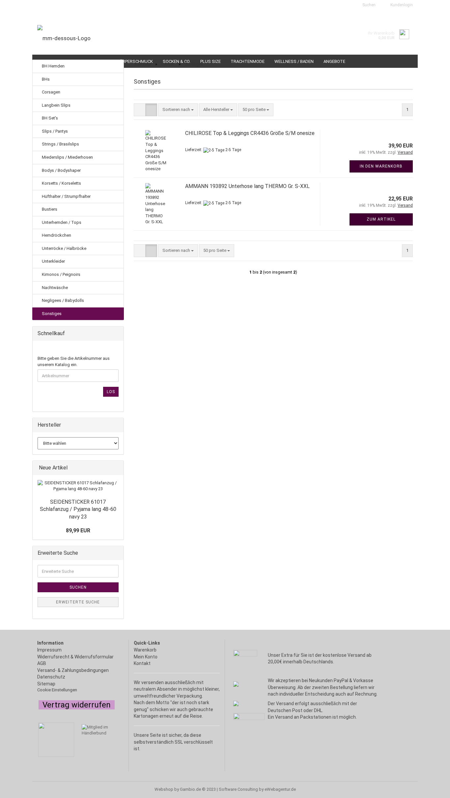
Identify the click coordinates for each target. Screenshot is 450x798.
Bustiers (49, 209)
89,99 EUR (78, 530)
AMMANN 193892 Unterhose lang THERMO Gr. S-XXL (247, 186)
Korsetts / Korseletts (61, 183)
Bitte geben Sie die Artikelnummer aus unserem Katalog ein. (74, 361)
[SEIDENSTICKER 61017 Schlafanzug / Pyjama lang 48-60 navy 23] (78, 486)
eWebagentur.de (280, 789)
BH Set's (49, 118)
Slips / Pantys (54, 131)
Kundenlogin (400, 5)
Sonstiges (51, 313)
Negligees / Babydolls (62, 300)
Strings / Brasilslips (60, 144)
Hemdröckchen (56, 235)
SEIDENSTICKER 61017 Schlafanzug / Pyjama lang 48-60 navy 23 (78, 509)
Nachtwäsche (54, 287)
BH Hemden (53, 66)
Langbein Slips (55, 105)
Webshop (164, 789)
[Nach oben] (18, 789)
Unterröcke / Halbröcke (63, 248)
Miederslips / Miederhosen (67, 157)
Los (111, 391)
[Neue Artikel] (117, 468)
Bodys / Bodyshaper (61, 170)
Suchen (368, 5)
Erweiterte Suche (78, 602)
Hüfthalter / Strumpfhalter (66, 196)
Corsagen (50, 92)
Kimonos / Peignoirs (60, 274)
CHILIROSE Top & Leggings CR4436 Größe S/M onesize (250, 133)
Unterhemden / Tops (61, 222)
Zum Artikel (381, 219)
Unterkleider (53, 261)
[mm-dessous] (128, 38)
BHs (45, 79)
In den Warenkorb (381, 166)
